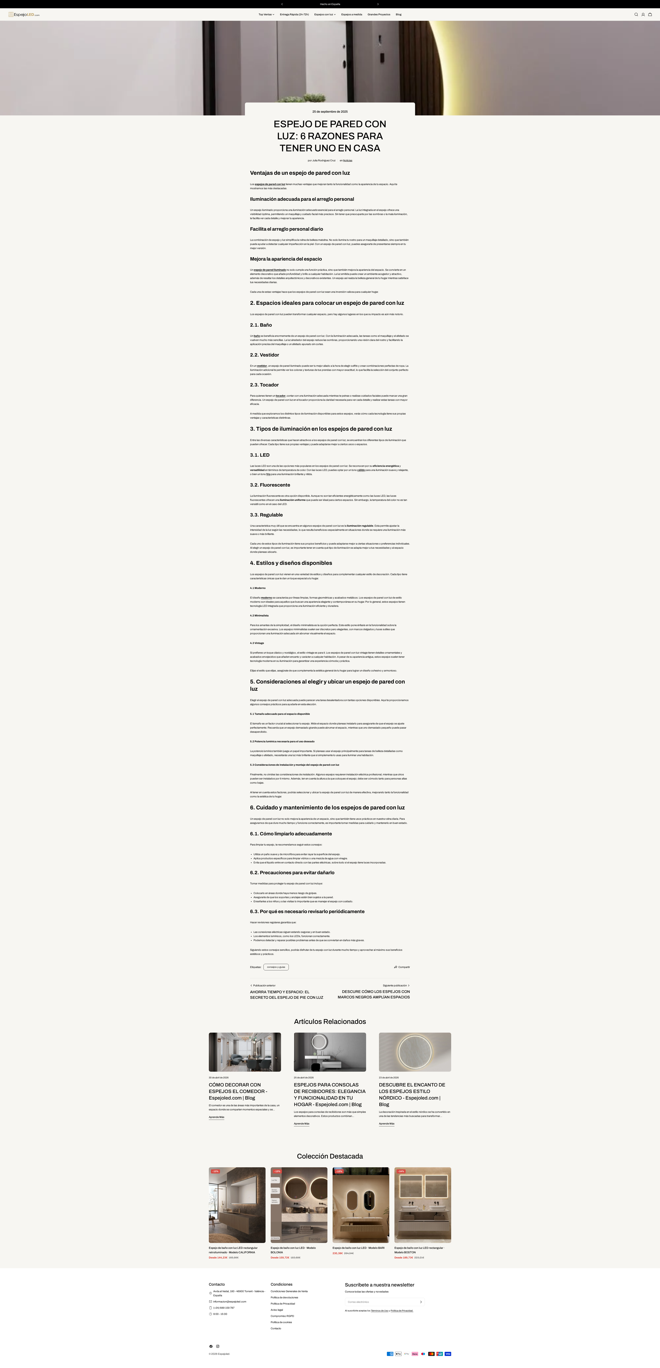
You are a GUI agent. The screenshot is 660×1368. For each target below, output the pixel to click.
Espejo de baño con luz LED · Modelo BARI (358, 1247)
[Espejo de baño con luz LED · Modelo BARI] (361, 1205)
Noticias (347, 160)
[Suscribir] (421, 1302)
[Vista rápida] (260, 1175)
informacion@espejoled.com (229, 1301)
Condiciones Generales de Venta (289, 1291)
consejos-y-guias (276, 967)
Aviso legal (277, 1309)
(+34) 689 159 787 (223, 1307)
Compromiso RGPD (282, 1316)
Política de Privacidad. (402, 1310)
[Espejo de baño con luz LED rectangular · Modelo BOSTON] (422, 1205)
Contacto (276, 1328)
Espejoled (223, 1354)
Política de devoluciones (284, 1297)
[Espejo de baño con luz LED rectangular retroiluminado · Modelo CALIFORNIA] (237, 1205)
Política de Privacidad (283, 1303)
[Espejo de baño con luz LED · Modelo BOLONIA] (299, 1205)
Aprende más (216, 1117)
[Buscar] (636, 14)
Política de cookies (281, 1322)
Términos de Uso (379, 1310)
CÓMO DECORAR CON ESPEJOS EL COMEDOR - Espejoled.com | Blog (238, 1091)
